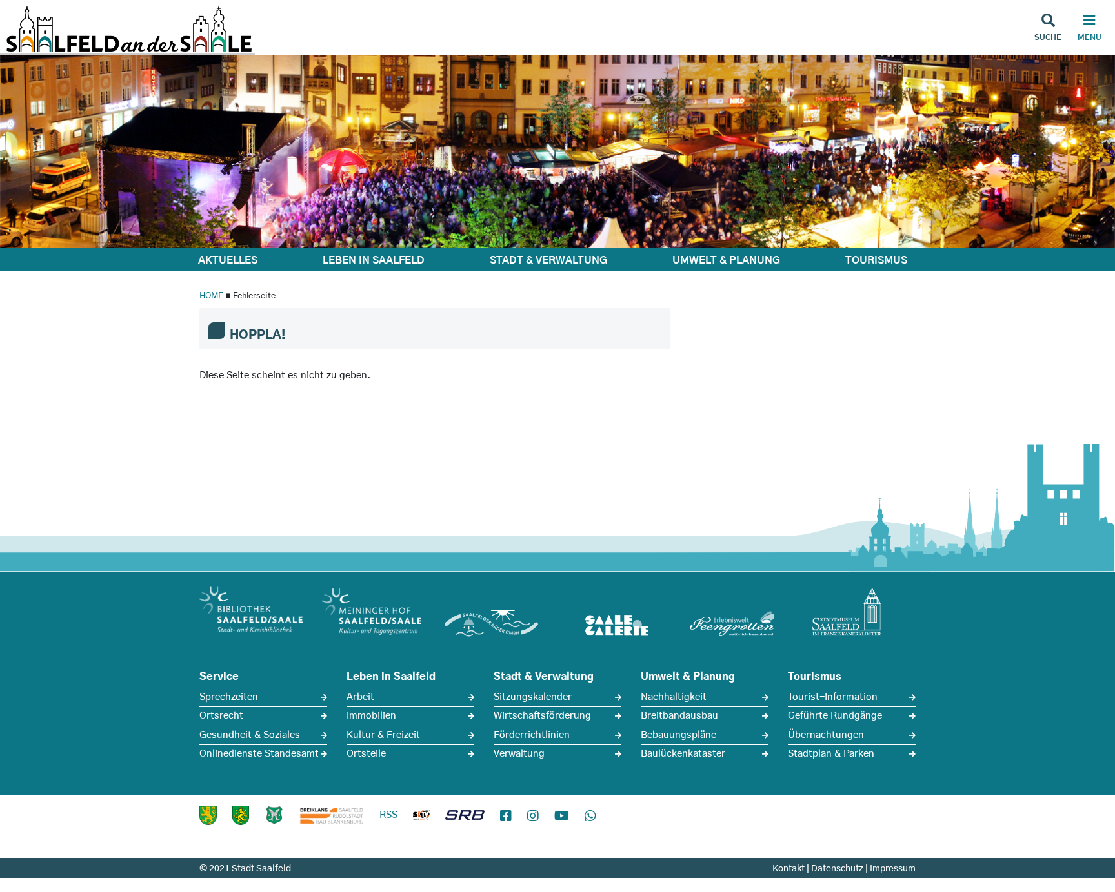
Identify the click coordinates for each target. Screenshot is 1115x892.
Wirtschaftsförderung (542, 716)
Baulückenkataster (683, 754)
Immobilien (371, 716)
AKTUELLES (227, 260)
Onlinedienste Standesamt (259, 754)
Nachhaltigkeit (674, 697)
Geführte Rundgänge (835, 716)
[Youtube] (561, 816)
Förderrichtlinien (532, 735)
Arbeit (360, 697)
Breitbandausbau (679, 716)
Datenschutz (837, 868)
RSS (388, 815)
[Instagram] (533, 816)
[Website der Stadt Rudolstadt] (240, 815)
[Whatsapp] (590, 816)
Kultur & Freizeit (383, 735)
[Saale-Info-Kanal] (421, 818)
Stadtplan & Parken (831, 754)
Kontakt (788, 868)
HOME (211, 296)
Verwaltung (519, 754)
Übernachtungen (826, 735)
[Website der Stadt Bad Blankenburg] (208, 815)
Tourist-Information (833, 697)
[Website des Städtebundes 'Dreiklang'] (331, 815)
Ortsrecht (221, 716)
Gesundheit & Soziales (249, 735)
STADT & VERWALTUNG (548, 260)
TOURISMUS (876, 260)
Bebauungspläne (678, 735)
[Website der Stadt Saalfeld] (274, 815)
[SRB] (465, 818)
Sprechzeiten (228, 697)
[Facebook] (506, 816)
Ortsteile (366, 754)
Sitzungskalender (533, 697)
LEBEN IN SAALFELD (374, 260)
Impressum (893, 868)
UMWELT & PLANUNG (726, 260)
